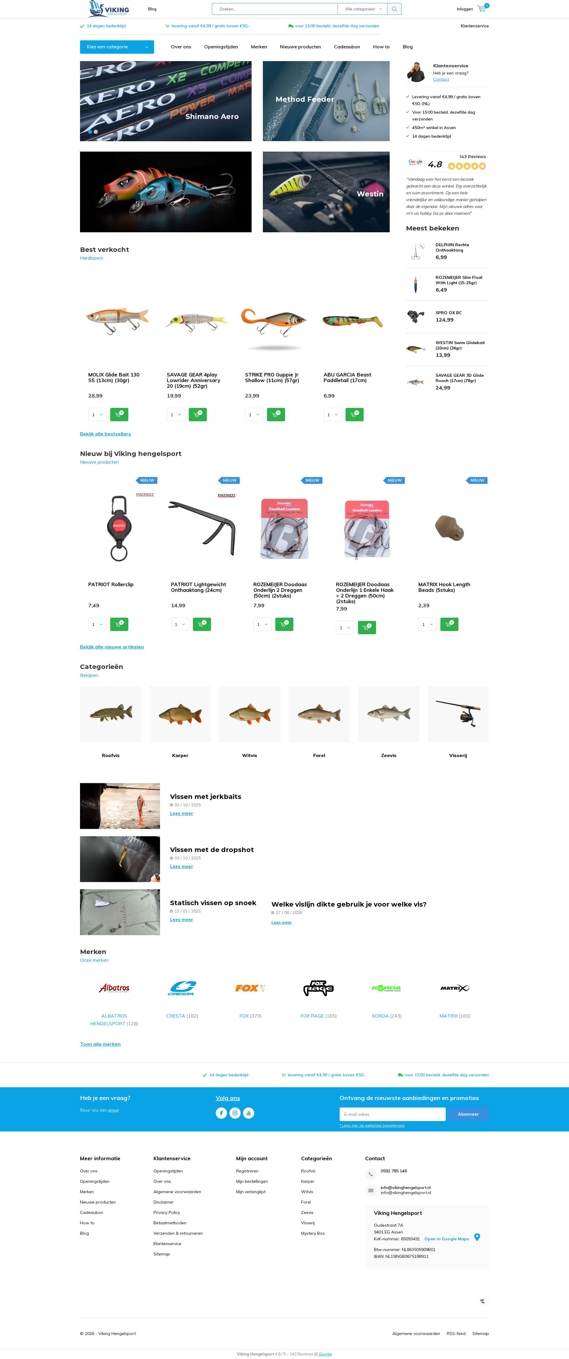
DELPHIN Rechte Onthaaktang (452, 247)
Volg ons (228, 1097)
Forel (319, 755)
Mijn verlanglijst (251, 1191)
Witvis (249, 755)
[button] (90, 132)
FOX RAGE (319, 1016)
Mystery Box (313, 1233)
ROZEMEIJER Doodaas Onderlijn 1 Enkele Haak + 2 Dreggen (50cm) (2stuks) (365, 592)
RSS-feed (456, 1333)
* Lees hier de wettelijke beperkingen (372, 1125)
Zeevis (389, 755)
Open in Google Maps (447, 1239)
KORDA (387, 1016)
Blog (152, 9)
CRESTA (182, 1016)
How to (381, 47)
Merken (259, 47)
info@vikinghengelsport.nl (406, 1187)
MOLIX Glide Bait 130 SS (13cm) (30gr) (113, 377)
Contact (441, 79)
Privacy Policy (167, 1212)
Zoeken (394, 9)
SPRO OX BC (449, 312)
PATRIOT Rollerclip (111, 584)
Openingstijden (221, 47)
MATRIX (455, 1016)
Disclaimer (164, 1202)
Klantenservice (475, 25)
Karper (180, 755)
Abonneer (468, 1114)
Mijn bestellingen (252, 1181)
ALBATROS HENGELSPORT (114, 1019)
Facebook (221, 1113)
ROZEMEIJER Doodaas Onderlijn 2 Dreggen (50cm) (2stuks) (280, 590)
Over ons (181, 47)
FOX (250, 1016)
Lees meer (181, 813)
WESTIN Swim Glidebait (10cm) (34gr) (460, 345)
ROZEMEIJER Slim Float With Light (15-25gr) (459, 280)
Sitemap (162, 1254)
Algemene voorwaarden (177, 1191)
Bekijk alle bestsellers (105, 434)
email (113, 1110)
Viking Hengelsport (117, 1333)
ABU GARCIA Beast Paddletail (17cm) (347, 377)
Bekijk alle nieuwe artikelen (112, 647)
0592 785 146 (394, 1171)
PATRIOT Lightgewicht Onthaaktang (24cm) (198, 587)
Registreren (247, 1171)
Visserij (458, 755)
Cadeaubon (347, 47)
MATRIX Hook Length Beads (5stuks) (444, 587)
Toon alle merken (100, 1044)
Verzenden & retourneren (178, 1233)
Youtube (248, 1113)
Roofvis (111, 755)
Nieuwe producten (300, 47)
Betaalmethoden (170, 1223)
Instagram (235, 1113)
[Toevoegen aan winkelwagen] (119, 414)
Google (325, 1354)
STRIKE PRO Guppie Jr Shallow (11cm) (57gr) (272, 377)
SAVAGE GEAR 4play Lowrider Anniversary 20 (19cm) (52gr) (193, 380)
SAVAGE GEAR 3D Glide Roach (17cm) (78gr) (460, 378)
